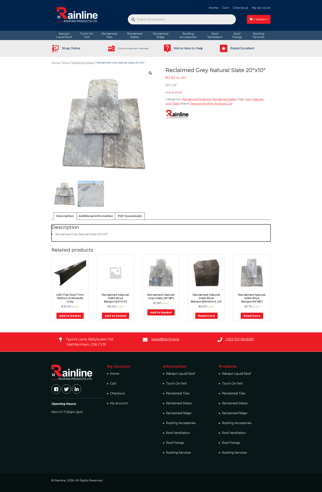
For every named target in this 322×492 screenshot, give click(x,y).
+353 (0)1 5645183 (239, 339)
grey (248, 99)
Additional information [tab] (96, 216)
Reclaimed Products (196, 99)
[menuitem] (64, 35)
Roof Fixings (175, 443)
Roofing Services (178, 452)
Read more (206, 316)
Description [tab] (65, 216)
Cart (225, 7)
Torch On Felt (176, 383)
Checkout (240, 7)
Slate (176, 103)
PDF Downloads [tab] (130, 216)
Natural (258, 99)
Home (214, 7)
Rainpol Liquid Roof (180, 373)
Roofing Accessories (180, 423)
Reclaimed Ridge (178, 413)
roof (168, 103)
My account (261, 7)
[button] (150, 73)
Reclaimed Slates (82, 62)
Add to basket (70, 316)
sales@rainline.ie (165, 339)
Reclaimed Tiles (177, 393)
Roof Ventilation (178, 433)
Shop (65, 62)
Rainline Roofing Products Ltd (211, 103)
